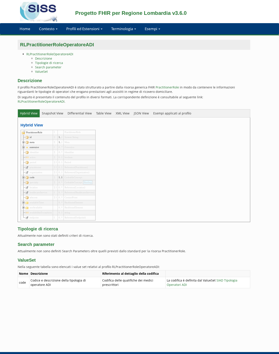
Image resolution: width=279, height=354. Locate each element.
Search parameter (48, 67)
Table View (103, 113)
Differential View (80, 113)
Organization (81, 172)
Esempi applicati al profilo (172, 113)
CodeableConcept (73, 177)
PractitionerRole (167, 87)
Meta (67, 142)
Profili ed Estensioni (83, 28)
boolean (69, 157)
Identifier (69, 152)
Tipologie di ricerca (49, 63)
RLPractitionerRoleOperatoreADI (49, 54)
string (67, 212)
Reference (70, 167)
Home (25, 28)
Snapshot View (52, 113)
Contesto (47, 28)
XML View (122, 113)
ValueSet (41, 71)
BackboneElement (74, 202)
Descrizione (43, 58)
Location (79, 187)
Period (68, 162)
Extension (69, 147)
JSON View (141, 113)
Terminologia (122, 28)
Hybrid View (28, 113)
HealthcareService (84, 192)
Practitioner (81, 167)
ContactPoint (71, 197)
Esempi (151, 28)
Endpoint (80, 217)
